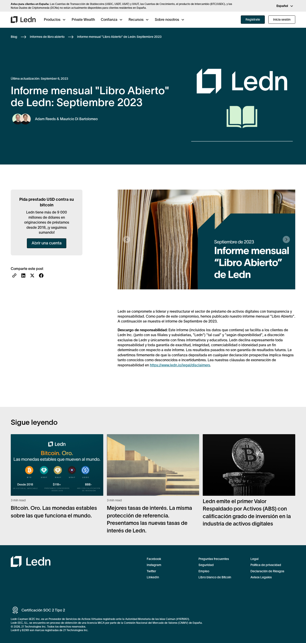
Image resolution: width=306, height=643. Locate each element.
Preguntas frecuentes (213, 559)
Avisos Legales (261, 577)
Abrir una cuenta (47, 243)
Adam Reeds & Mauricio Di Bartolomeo (66, 119)
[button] (285, 6)
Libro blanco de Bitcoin (214, 577)
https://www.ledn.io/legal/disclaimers (180, 365)
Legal (254, 559)
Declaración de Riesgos (267, 571)
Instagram (154, 565)
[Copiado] (14, 275)
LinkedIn (153, 577)
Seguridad (206, 565)
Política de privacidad (265, 565)
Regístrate (253, 19)
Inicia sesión (282, 19)
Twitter (151, 571)
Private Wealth (83, 19)
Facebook (154, 559)
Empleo (203, 571)
